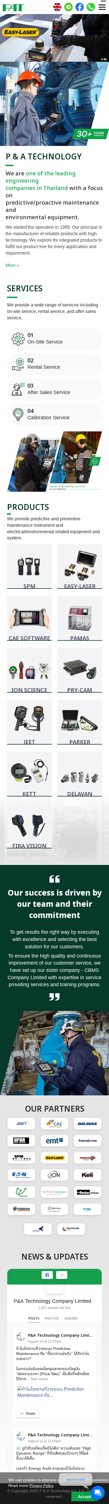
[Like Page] (47, 1275)
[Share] (61, 1275)
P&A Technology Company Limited (52, 1300)
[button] (8, 39)
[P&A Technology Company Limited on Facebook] (54, 1285)
